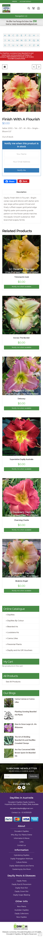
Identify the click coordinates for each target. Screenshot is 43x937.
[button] (28, 8)
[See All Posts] (4, 66)
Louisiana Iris (13, 632)
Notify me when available (21, 287)
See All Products (13, 682)
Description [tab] (21, 192)
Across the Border (21, 338)
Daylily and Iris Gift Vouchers (19, 650)
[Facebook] (19, 787)
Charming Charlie (21, 520)
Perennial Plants (14, 644)
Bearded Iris (12, 627)
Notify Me (21, 170)
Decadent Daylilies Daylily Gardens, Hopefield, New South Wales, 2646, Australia (21, 803)
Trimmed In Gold (21, 277)
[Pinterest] (23, 787)
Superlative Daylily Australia (21, 459)
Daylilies (11, 615)
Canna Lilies (12, 638)
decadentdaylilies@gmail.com (21, 808)
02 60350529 (26, 812)
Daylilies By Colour (15, 621)
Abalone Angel (21, 581)
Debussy (21, 399)
